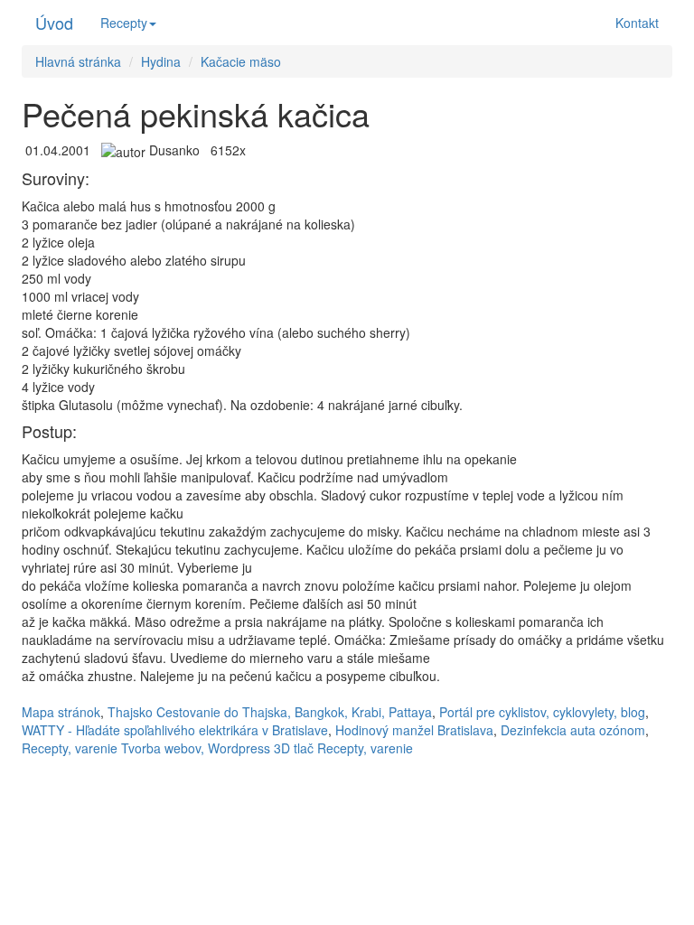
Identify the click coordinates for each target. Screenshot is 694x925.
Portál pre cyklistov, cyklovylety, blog (542, 712)
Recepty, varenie (69, 748)
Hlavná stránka (78, 61)
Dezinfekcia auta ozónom (573, 730)
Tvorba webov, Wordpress (195, 748)
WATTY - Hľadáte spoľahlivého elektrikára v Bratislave (175, 730)
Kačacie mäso (241, 61)
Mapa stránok (61, 712)
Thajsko (130, 712)
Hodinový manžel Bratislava (414, 730)
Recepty (123, 23)
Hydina (161, 61)
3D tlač (294, 748)
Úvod (54, 22)
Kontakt (637, 23)
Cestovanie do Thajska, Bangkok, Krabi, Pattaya (294, 712)
